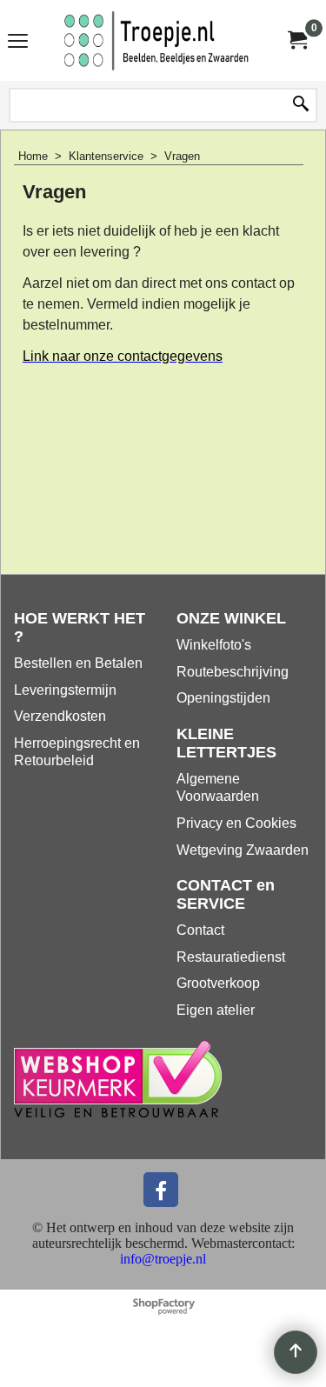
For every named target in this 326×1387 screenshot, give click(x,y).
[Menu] (18, 42)
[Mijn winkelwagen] (296, 40)
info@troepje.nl (163, 1258)
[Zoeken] (301, 105)
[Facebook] (160, 1189)
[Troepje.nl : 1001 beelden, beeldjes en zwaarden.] (160, 40)
